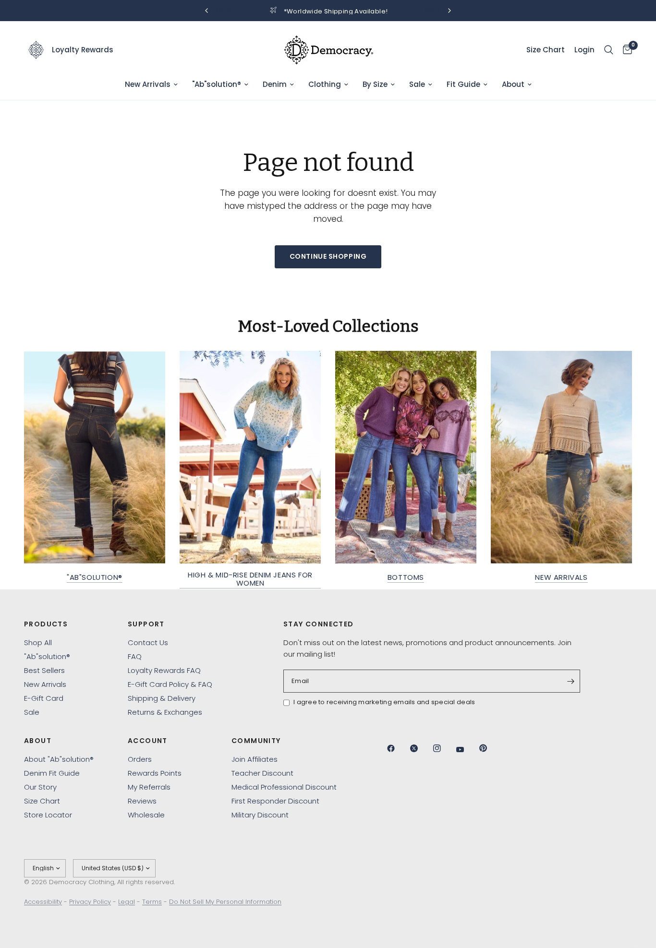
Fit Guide (463, 84)
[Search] (608, 50)
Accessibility (43, 901)
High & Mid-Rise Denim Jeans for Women (250, 579)
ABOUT (37, 740)
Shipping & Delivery (161, 698)
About (513, 84)
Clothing (324, 84)
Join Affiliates (254, 759)
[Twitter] (420, 748)
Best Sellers (44, 670)
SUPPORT (146, 624)
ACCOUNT (148, 740)
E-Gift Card (43, 698)
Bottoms (406, 577)
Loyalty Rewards (82, 50)
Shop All (38, 642)
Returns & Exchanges (165, 712)
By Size (375, 84)
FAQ (135, 656)
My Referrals (149, 787)
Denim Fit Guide (52, 773)
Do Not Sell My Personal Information (225, 901)
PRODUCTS (46, 624)
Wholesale (146, 815)
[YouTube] (466, 749)
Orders (140, 759)
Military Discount (260, 815)
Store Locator (48, 815)
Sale (417, 84)
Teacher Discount (262, 773)
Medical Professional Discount (284, 787)
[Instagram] (443, 748)
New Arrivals (147, 84)
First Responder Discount (275, 801)
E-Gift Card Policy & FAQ (170, 684)
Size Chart (42, 801)
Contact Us (148, 642)
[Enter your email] (570, 681)
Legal (126, 901)
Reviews (142, 801)
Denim (275, 84)
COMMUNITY (256, 740)
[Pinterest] (489, 747)
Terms (152, 901)
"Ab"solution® (216, 84)
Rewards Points (155, 773)
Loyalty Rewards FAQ (164, 670)
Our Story (40, 787)
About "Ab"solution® (59, 759)
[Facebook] (397, 748)
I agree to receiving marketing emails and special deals (384, 702)
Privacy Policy (90, 901)
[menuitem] (151, 84)
